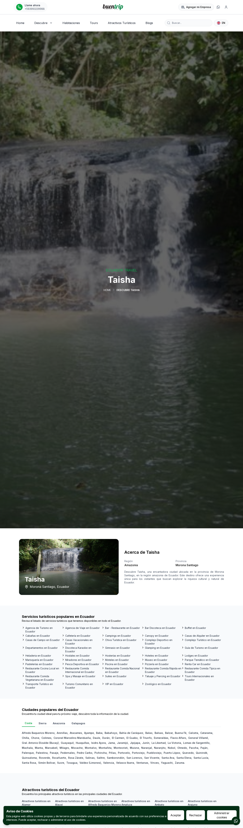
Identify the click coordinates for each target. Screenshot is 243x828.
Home (107, 290)
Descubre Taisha (128, 290)
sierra (42, 723)
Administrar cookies (221, 815)
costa (28, 723)
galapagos (78, 723)
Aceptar (175, 815)
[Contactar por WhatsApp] (236, 821)
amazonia (59, 723)
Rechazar (195, 815)
